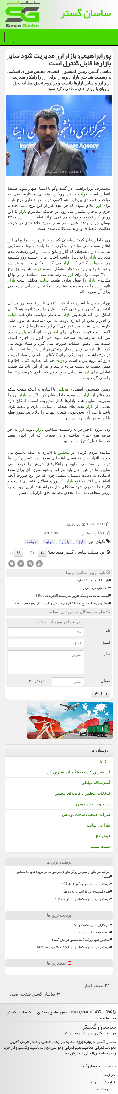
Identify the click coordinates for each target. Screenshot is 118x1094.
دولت (82, 194)
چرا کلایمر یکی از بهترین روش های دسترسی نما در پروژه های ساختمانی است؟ (63, 874)
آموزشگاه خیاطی (95, 783)
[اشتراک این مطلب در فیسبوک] (21, 563)
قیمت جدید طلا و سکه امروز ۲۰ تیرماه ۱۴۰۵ (82, 899)
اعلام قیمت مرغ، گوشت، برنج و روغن (86, 891)
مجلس (62, 389)
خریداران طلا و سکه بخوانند (91, 580)
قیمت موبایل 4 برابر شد (93, 588)
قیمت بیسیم (100, 846)
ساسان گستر (85, 13)
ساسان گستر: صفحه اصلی (33, 994)
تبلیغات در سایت (103, 1082)
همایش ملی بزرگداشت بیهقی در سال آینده (81, 939)
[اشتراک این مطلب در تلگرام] (39, 563)
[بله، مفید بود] (42, 552)
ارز (98, 205)
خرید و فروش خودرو (92, 804)
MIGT (105, 761)
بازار (22, 211)
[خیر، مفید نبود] (18, 552)
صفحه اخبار (94, 986)
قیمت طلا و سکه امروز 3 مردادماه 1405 (85, 884)
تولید (48, 542)
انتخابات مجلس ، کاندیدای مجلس (82, 793)
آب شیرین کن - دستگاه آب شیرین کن (78, 772)
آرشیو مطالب (106, 1089)
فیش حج (103, 836)
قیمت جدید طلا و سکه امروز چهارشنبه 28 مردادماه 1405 (72, 595)
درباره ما (109, 1075)
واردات (82, 269)
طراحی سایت (98, 825)
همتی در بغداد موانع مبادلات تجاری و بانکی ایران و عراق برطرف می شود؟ (62, 603)
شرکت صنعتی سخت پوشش (86, 814)
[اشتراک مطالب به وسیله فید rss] (30, 563)
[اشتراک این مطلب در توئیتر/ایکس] (12, 563)
